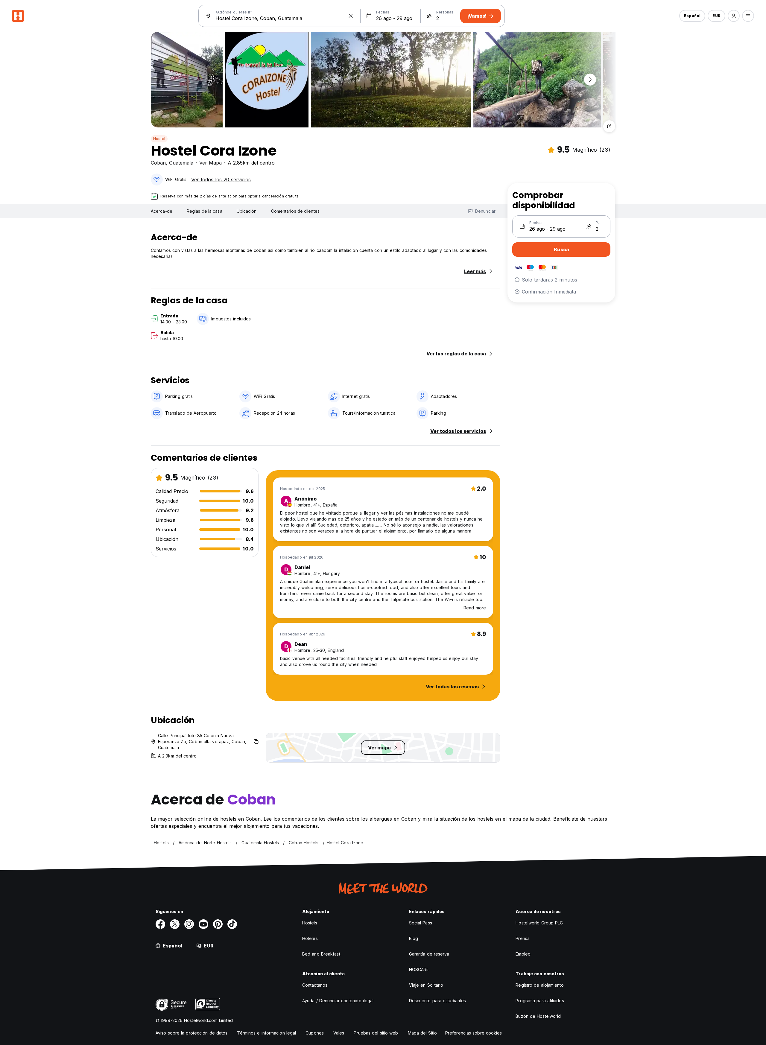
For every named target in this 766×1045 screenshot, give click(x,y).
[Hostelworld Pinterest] (218, 924)
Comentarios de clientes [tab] (295, 211)
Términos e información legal (266, 1032)
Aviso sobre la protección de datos (191, 1032)
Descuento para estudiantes (437, 1000)
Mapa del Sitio (422, 1032)
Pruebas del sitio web (376, 1032)
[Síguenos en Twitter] (175, 924)
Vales (338, 1032)
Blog (413, 938)
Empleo (523, 953)
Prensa (523, 938)
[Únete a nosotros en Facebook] (160, 924)
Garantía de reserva (429, 953)
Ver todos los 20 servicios (221, 179)
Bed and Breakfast (321, 953)
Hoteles (310, 938)
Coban (158, 163)
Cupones (315, 1032)
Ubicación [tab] (247, 211)
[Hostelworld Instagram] (189, 924)
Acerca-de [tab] (161, 211)
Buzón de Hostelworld (538, 1016)
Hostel (159, 138)
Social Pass (420, 922)
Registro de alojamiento (539, 985)
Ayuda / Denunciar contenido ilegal (337, 1000)
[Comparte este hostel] (609, 126)
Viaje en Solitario (426, 985)
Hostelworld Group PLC (539, 922)
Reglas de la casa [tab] (204, 211)
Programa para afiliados (540, 1000)
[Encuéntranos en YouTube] (203, 924)
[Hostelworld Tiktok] (232, 924)
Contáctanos (314, 985)
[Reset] (351, 16)
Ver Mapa (210, 163)
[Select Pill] (734, 16)
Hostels (309, 922)
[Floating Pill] (590, 80)
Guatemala (181, 163)
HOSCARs (419, 969)
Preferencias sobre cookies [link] (473, 1032)
